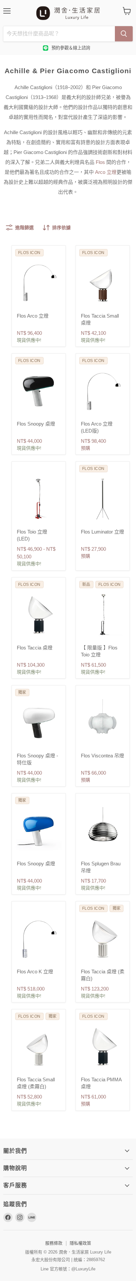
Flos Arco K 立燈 (35, 971)
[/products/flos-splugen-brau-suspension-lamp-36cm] (103, 830)
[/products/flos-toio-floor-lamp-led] (39, 498)
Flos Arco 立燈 (33, 316)
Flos (100, 162)
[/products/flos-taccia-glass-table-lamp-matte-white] (103, 938)
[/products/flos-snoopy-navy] (39, 830)
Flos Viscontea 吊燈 (102, 755)
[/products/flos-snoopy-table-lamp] (39, 390)
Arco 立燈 (106, 172)
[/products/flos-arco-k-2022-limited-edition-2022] (39, 938)
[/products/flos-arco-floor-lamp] (39, 282)
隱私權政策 (80, 1243)
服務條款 (53, 1243)
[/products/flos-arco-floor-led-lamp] (103, 390)
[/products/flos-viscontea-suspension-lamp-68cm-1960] (103, 722)
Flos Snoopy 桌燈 (36, 424)
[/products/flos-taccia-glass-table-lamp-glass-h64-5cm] (39, 614)
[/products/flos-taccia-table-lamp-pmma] (103, 1046)
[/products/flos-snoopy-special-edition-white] (39, 722)
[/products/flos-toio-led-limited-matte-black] (103, 614)
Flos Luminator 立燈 (102, 532)
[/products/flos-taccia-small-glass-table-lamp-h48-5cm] (103, 282)
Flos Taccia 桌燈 (34, 647)
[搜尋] (124, 33)
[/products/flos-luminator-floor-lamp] (103, 498)
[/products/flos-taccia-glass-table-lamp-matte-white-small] (39, 1046)
